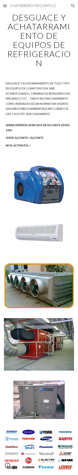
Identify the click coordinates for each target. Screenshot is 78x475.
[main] (39, 40)
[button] (5, 5)
